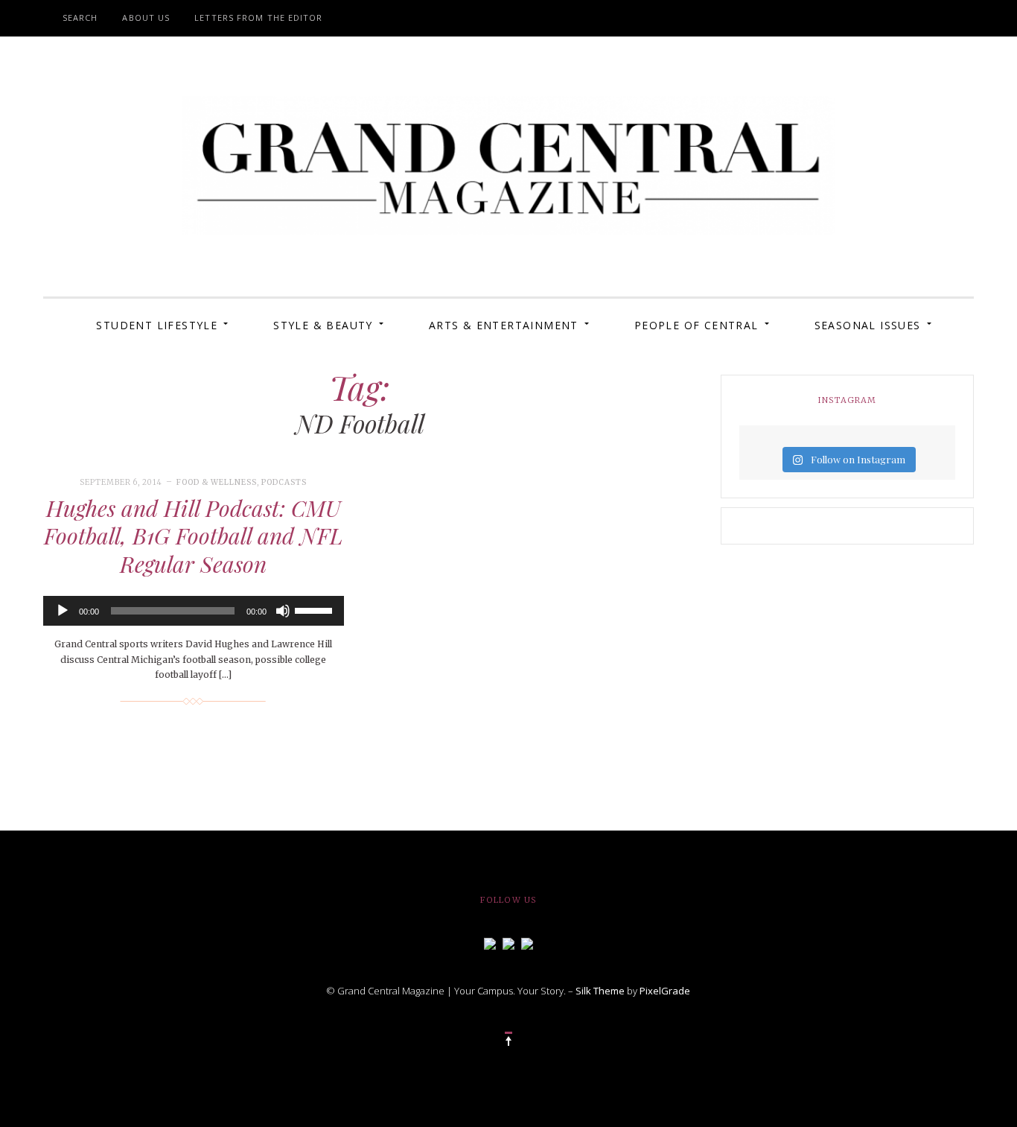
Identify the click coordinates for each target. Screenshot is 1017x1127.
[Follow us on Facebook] (490, 942)
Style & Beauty (323, 325)
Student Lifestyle (156, 325)
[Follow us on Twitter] (508, 942)
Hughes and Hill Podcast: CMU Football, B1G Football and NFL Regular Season (193, 536)
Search (80, 17)
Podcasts (284, 482)
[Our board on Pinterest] (527, 942)
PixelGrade (665, 990)
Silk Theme (600, 990)
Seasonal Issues (867, 325)
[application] (193, 611)
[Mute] (282, 610)
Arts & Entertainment (503, 325)
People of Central (696, 325)
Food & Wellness (216, 482)
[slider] (316, 609)
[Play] (62, 610)
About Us (146, 17)
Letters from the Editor (258, 17)
